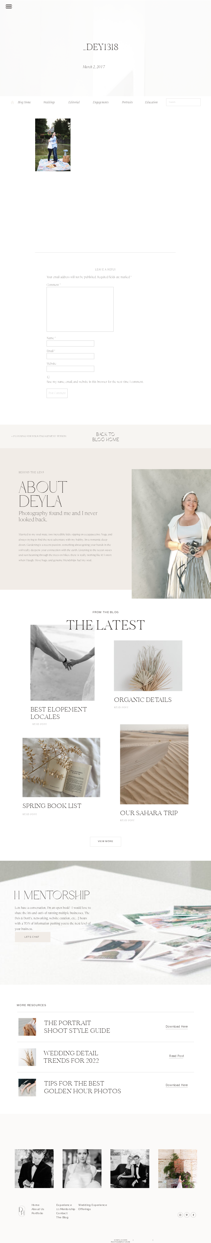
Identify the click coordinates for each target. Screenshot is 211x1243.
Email (51, 351)
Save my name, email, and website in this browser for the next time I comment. (95, 382)
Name (51, 338)
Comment (54, 285)
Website (51, 363)
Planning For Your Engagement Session (39, 437)
